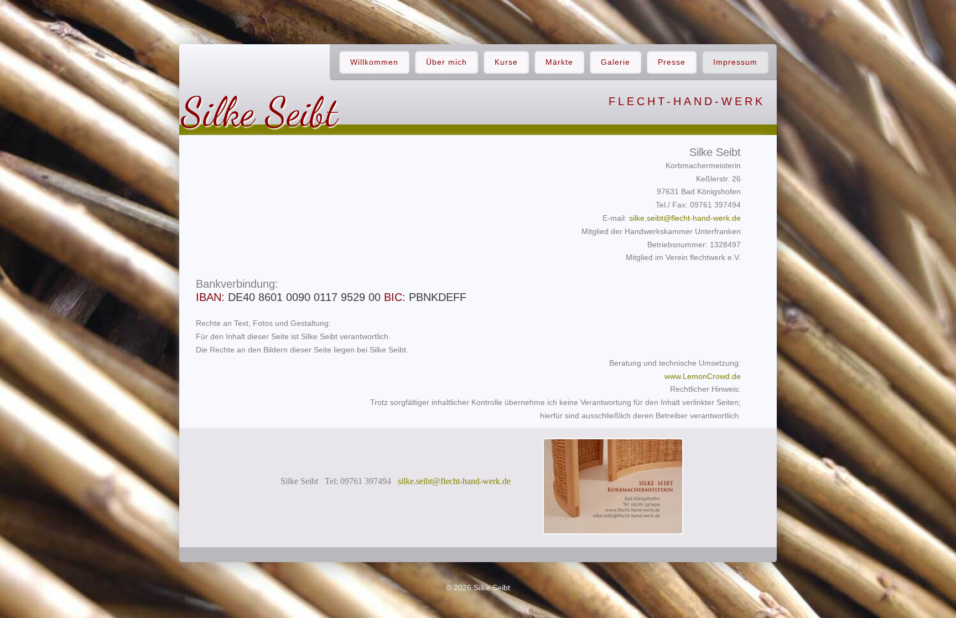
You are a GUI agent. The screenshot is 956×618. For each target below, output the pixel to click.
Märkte (559, 62)
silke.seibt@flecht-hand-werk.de (685, 218)
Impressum (735, 62)
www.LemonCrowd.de (702, 376)
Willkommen (374, 62)
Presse (671, 62)
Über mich (446, 62)
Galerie (615, 62)
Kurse (506, 62)
